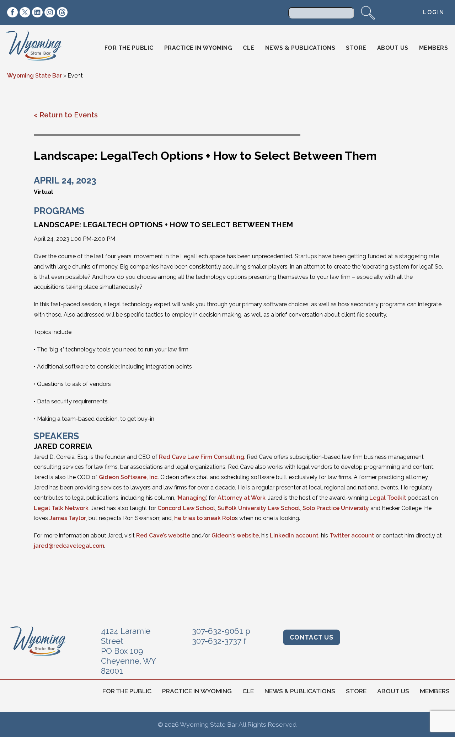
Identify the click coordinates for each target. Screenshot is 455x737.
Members (433, 47)
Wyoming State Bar (38, 48)
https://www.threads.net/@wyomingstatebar (62, 12)
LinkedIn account (294, 535)
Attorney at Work (242, 497)
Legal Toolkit (387, 497)
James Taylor (67, 518)
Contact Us (311, 637)
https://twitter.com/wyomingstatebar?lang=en (25, 12)
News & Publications (300, 47)
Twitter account (352, 535)
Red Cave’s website (163, 535)
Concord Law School (186, 508)
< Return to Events (66, 115)
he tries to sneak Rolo (204, 518)
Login (433, 12)
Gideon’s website (235, 535)
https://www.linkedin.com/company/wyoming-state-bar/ (37, 12)
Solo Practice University (336, 508)
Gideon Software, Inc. (129, 477)
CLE (249, 47)
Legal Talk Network (61, 508)
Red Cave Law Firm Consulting (201, 457)
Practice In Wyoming (198, 47)
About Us (392, 47)
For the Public (129, 47)
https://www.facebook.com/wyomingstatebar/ (12, 12)
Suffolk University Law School (259, 508)
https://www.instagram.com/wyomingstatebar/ (49, 12)
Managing (192, 497)
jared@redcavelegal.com (69, 545)
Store (356, 47)
